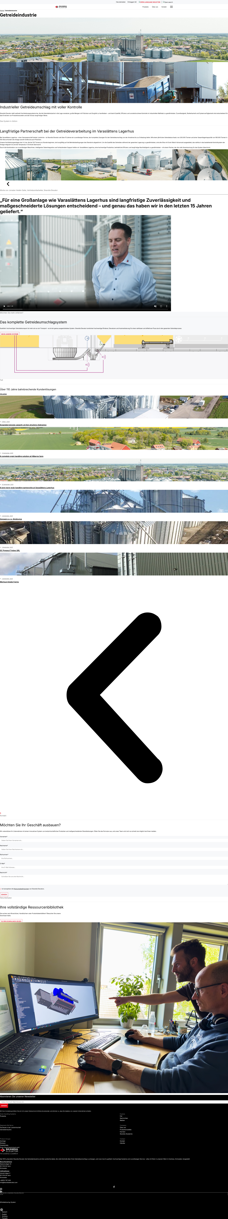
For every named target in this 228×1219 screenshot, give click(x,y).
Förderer (3, 1143)
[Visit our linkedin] (114, 1191)
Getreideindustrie (5, 1129)
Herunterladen (4, 1204)
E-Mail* (2, 863)
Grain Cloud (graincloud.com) (10, 1147)
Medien (122, 1120)
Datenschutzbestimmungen (9, 1196)
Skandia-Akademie (126, 1134)
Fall (121, 1116)
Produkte (145, 7)
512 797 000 (7, 1180)
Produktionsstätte (125, 1129)
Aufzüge (3, 1141)
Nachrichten (124, 1118)
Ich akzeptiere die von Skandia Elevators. (23, 888)
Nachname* (4, 845)
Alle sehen (3, 394)
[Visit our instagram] (114, 1189)
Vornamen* (3, 836)
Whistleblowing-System (8, 1202)
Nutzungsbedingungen (21, 889)
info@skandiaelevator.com (8, 1182)
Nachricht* (3, 872)
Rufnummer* (4, 854)
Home (2, 10)
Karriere (122, 1132)
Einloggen (3, 1206)
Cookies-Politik (5, 1199)
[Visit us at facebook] (114, 1187)
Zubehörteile (4, 1145)
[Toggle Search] (167, 2)
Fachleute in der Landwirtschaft (10, 1127)
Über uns (155, 7)
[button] (8, 184)
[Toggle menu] (171, 7)
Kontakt (164, 7)
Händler (122, 1143)
